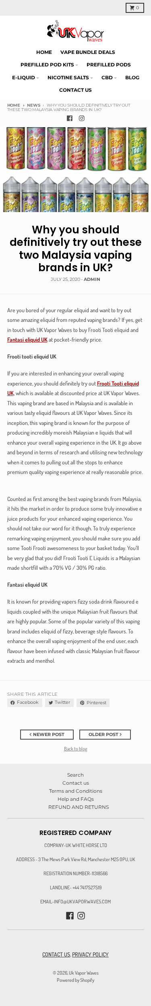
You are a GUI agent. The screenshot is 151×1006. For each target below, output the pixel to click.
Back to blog (75, 748)
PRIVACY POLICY (90, 954)
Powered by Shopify (75, 980)
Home (13, 105)
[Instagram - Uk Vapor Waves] (81, 118)
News (33, 105)
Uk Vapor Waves (84, 972)
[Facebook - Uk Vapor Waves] (69, 118)
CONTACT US (56, 954)
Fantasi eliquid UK (27, 339)
